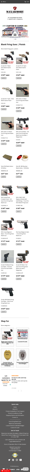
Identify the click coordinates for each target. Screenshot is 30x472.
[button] (19, 391)
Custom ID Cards (15, 427)
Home (15, 407)
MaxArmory (16, 466)
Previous (2, 31)
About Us (15, 409)
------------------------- (15, 419)
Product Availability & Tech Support (15, 411)
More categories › (5, 325)
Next (28, 31)
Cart (27, 1)
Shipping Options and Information (15, 415)
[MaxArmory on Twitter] (9, 460)
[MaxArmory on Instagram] (17, 460)
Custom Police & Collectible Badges (15, 425)
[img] (6, 382)
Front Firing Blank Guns (15, 421)
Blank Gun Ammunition (15, 423)
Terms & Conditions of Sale (15, 413)
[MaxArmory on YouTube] (21, 460)
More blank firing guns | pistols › (9, 49)
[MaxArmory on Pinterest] (13, 460)
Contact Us (20, 19)
